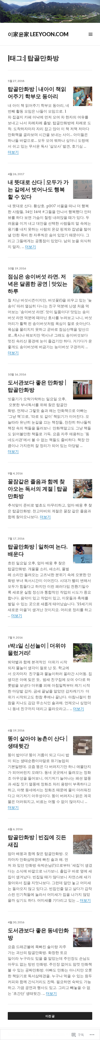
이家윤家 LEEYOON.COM (38, 34)
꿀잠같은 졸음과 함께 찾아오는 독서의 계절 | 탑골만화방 (37, 488)
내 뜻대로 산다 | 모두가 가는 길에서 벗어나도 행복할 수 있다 (38, 189)
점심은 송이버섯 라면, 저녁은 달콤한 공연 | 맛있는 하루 (37, 283)
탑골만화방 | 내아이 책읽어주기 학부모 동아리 (37, 92)
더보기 (13, 152)
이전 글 (50, 1016)
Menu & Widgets (90, 39)
